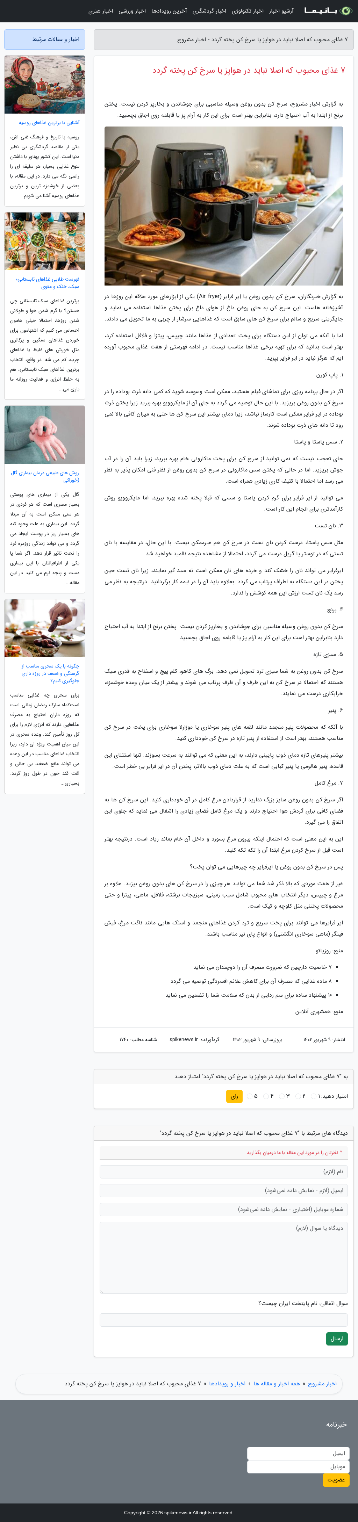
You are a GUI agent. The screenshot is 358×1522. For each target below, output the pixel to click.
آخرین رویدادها (169, 11)
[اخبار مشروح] (328, 11)
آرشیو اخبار (281, 11)
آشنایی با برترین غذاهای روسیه (49, 123)
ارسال (337, 1338)
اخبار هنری (100, 11)
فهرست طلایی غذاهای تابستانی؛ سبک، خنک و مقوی (47, 283)
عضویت (336, 1480)
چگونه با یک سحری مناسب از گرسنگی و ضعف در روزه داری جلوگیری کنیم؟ (50, 674)
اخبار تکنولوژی (248, 11)
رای (234, 1096)
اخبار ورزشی (132, 11)
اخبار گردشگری (209, 11)
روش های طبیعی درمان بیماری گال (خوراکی (45, 476)
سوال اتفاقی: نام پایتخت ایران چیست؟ (303, 1303)
